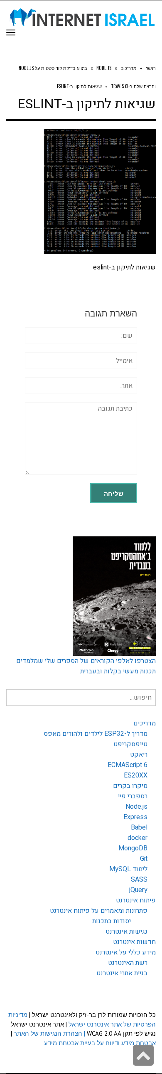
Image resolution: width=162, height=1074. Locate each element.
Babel (139, 827)
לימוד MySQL (128, 869)
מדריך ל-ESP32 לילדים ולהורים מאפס (95, 734)
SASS (139, 880)
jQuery (138, 890)
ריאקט (138, 755)
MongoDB (132, 848)
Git (143, 859)
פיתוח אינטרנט (136, 900)
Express (135, 817)
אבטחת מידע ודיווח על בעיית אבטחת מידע (100, 1043)
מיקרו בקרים (130, 786)
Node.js (136, 807)
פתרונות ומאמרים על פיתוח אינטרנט (98, 911)
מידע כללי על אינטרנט (126, 952)
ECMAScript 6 (127, 765)
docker (137, 838)
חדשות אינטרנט (134, 942)
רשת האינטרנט (127, 963)
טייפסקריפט (130, 744)
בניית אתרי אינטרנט (121, 973)
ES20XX (135, 775)
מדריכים (144, 723)
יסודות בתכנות (111, 921)
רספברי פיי (132, 796)
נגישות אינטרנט (126, 932)
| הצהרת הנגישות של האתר (49, 1033)
